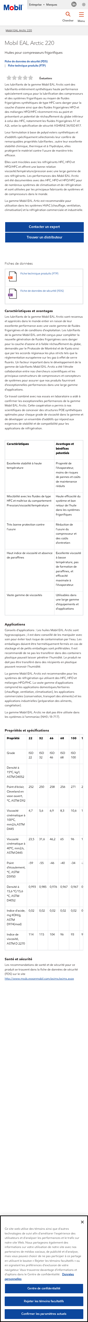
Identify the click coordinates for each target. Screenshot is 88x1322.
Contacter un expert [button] (44, 226)
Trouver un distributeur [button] (44, 237)
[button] (81, 16)
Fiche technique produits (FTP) (27, 66)
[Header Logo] (13, 5)
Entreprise (35, 5)
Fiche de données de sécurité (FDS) (26, 61)
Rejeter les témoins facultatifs (44, 1301)
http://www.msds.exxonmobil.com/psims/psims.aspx (39, 979)
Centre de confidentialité (43, 1288)
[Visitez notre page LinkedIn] (74, 5)
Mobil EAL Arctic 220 (19, 30)
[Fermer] (82, 1222)
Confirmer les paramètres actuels (43, 1314)
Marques (51, 5)
